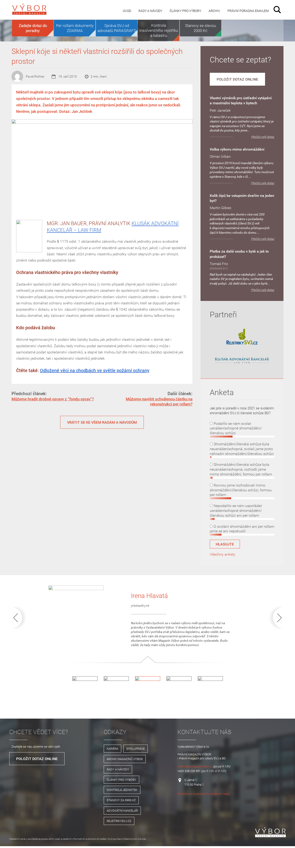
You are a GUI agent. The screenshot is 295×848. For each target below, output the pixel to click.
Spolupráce (135, 748)
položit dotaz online (237, 79)
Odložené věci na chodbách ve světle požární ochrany (94, 370)
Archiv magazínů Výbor (125, 759)
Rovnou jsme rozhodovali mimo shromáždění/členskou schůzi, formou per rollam (241, 490)
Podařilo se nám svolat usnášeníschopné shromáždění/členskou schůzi (236, 428)
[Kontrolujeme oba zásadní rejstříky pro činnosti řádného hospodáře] (242, 343)
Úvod (127, 11)
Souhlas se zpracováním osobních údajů (203, 794)
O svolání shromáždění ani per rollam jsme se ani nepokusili (242, 529)
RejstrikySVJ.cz (119, 821)
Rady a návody (150, 11)
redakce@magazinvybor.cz (194, 766)
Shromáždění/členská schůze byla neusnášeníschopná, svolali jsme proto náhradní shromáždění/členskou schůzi (242, 448)
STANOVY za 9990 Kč (121, 800)
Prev (20, 617)
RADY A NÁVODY (118, 769)
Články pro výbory (185, 11)
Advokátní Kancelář (122, 810)
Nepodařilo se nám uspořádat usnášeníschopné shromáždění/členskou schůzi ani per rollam (236, 510)
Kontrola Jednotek (122, 790)
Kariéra (112, 748)
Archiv (214, 11)
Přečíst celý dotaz (262, 137)
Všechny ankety (222, 554)
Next (274, 617)
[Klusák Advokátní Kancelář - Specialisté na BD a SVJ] (242, 360)
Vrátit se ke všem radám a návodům (102, 422)
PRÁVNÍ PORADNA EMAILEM (248, 11)
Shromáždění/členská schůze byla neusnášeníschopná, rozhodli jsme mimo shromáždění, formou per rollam (241, 469)
